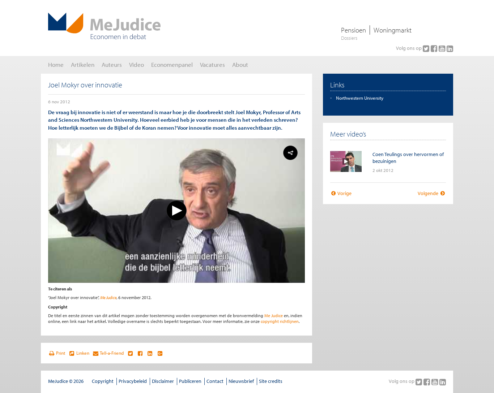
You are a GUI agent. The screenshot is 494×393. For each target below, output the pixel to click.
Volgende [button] (428, 193)
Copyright (103, 381)
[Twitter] (427, 48)
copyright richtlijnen (280, 321)
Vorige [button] (344, 193)
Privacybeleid (133, 381)
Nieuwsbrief (241, 381)
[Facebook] (435, 48)
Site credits (270, 381)
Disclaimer (163, 381)
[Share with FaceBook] (140, 353)
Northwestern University (359, 98)
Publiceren (190, 381)
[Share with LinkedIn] (149, 353)
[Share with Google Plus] (160, 353)
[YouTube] (443, 48)
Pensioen (353, 30)
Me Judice (108, 297)
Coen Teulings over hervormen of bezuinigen (408, 157)
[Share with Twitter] (130, 353)
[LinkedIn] (450, 48)
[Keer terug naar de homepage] (104, 26)
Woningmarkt (393, 30)
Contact (214, 381)
